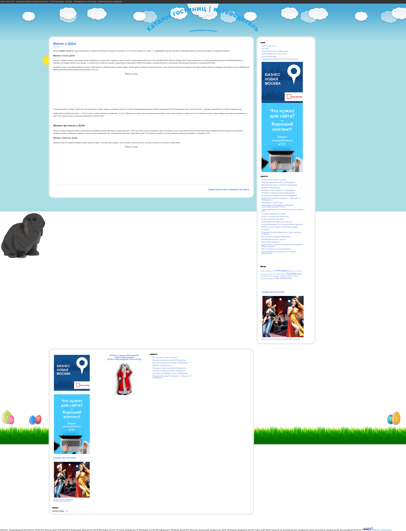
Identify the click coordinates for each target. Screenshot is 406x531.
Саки (274, 274)
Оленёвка (263, 274)
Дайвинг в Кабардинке (270, 187)
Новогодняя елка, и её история (85, 1)
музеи (299, 273)
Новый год (299, 271)
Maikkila (268, 271)
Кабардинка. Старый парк (272, 202)
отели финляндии (274, 276)
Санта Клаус (280, 274)
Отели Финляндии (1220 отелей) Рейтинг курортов (282, 224)
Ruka (272, 271)
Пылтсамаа (269, 274)
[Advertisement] (282, 259)
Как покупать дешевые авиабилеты (276, 236)
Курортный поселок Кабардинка (110, 1)
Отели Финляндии (57, 1)
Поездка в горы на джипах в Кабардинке (278, 190)
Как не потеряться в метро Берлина (276, 249)
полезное (265, 229)
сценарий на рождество (267, 278)
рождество (296, 276)
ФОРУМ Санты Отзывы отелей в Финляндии (279, 227)
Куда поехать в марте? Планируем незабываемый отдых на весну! (282, 245)
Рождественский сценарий (272, 219)
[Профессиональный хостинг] (368, 530)
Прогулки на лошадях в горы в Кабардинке (279, 195)
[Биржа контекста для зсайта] (282, 171)
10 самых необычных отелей (273, 214)
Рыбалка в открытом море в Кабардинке (278, 193)
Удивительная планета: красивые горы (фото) (228, 189)
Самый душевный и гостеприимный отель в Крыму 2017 (282, 210)
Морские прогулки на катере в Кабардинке (279, 185)
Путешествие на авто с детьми (273, 179)
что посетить (283, 278)
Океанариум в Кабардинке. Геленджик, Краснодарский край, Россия (277, 206)
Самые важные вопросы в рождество (276, 222)
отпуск (289, 275)
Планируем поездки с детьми (273, 239)
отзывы (283, 276)
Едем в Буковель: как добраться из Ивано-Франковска (278, 252)
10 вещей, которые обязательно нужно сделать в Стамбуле (281, 233)
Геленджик (281, 270)
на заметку (265, 276)
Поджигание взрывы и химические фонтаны (32, 1)
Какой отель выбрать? (270, 242)
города (291, 273)
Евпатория (292, 271)
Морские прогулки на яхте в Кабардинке (278, 182)
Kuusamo (263, 271)
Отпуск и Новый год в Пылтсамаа (275, 216)
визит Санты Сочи (7, 1)
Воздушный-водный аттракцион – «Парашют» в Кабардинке (280, 199)
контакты (68, 1)
